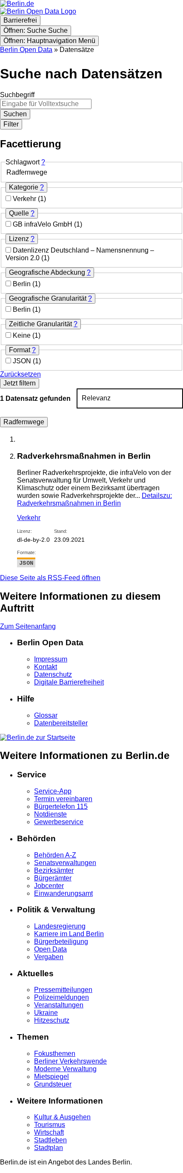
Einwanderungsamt (63, 893)
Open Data (50, 949)
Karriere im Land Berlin (69, 933)
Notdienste (50, 814)
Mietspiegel (51, 1076)
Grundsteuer (52, 1084)
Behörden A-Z (55, 855)
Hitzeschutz (51, 1020)
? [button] (43, 162)
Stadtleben (50, 1140)
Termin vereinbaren (63, 798)
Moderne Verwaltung (65, 1068)
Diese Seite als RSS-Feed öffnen (50, 577)
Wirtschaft (49, 1132)
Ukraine (46, 1012)
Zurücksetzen (20, 374)
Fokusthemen (54, 1053)
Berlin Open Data (26, 49)
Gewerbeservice (58, 821)
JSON (23, 361)
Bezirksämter (54, 870)
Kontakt (45, 666)
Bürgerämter (52, 878)
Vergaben (48, 956)
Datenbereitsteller (61, 723)
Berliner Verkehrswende (70, 1061)
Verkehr (25, 198)
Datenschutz (53, 674)
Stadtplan (48, 1147)
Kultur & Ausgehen (62, 1117)
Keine (22, 335)
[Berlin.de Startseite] (37, 737)
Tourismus (49, 1124)
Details (94, 499)
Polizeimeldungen (61, 997)
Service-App (52, 791)
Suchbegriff (17, 94)
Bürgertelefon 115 (61, 806)
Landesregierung (60, 926)
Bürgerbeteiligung (61, 941)
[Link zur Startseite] (38, 11)
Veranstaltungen (58, 1005)
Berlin (22, 284)
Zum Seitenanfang (28, 626)
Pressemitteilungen (63, 989)
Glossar (45, 715)
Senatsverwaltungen (65, 862)
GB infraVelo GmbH (43, 224)
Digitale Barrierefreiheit (69, 682)
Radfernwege (23, 422)
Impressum (50, 659)
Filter (11, 124)
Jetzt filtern (19, 383)
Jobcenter (49, 885)
